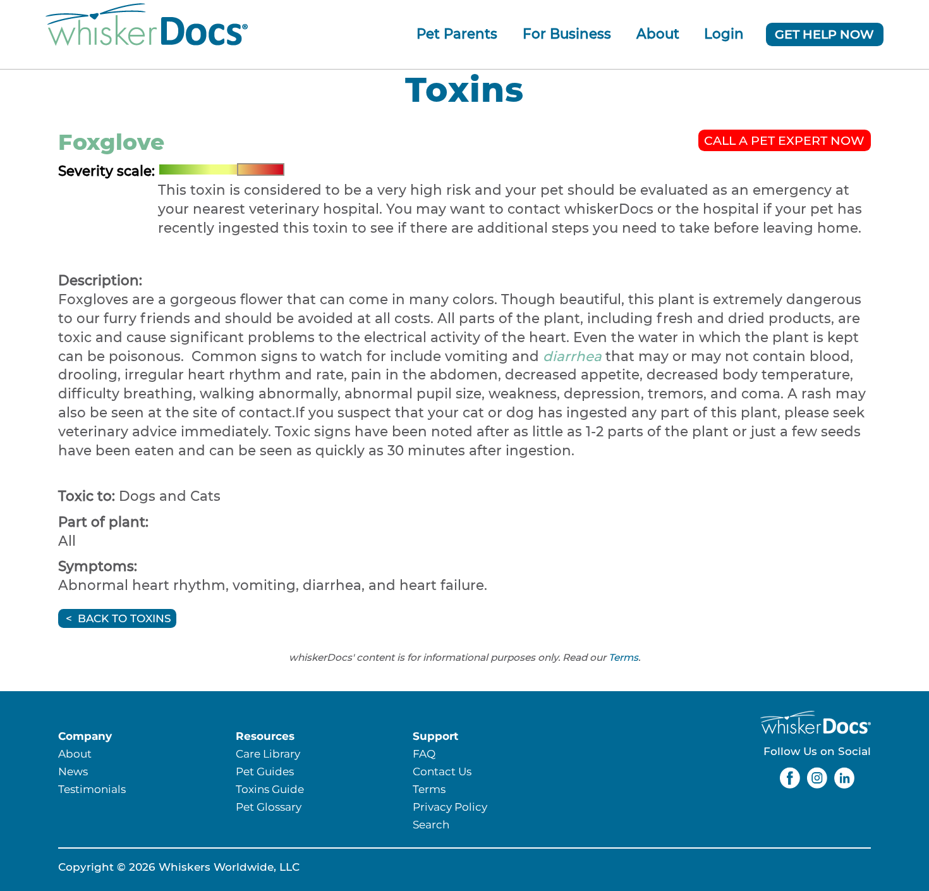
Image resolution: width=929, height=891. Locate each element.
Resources (265, 735)
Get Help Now (824, 34)
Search (431, 824)
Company (85, 735)
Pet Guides (265, 771)
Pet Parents (456, 33)
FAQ (424, 753)
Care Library (268, 753)
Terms (623, 657)
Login (724, 33)
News (73, 771)
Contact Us (442, 771)
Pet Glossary (268, 806)
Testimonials (92, 789)
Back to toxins (124, 618)
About (657, 33)
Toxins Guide (270, 789)
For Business (567, 33)
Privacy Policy (450, 806)
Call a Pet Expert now (784, 140)
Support (435, 735)
